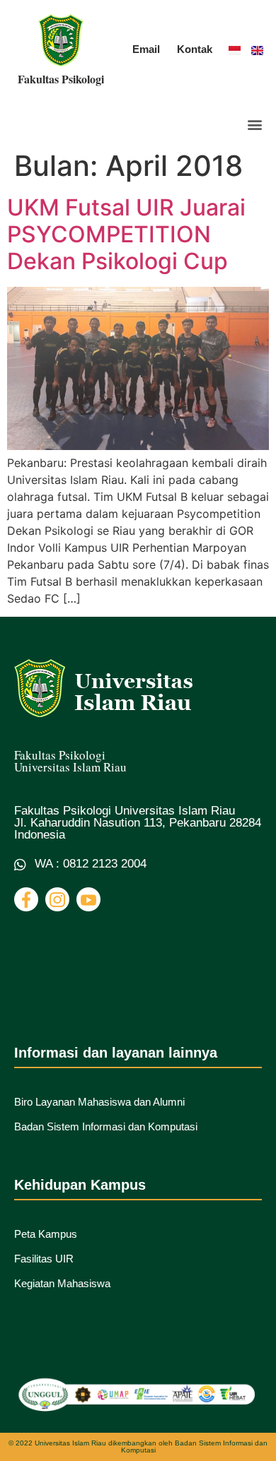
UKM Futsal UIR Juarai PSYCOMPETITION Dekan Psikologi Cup (126, 235)
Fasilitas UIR (44, 1259)
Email (146, 49)
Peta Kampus (45, 1234)
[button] (254, 124)
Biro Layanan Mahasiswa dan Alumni (99, 1102)
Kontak (194, 49)
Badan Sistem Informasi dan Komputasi (105, 1126)
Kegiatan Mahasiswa (62, 1283)
